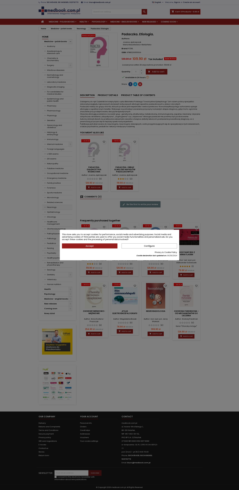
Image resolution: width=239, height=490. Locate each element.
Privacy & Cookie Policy (166, 252)
